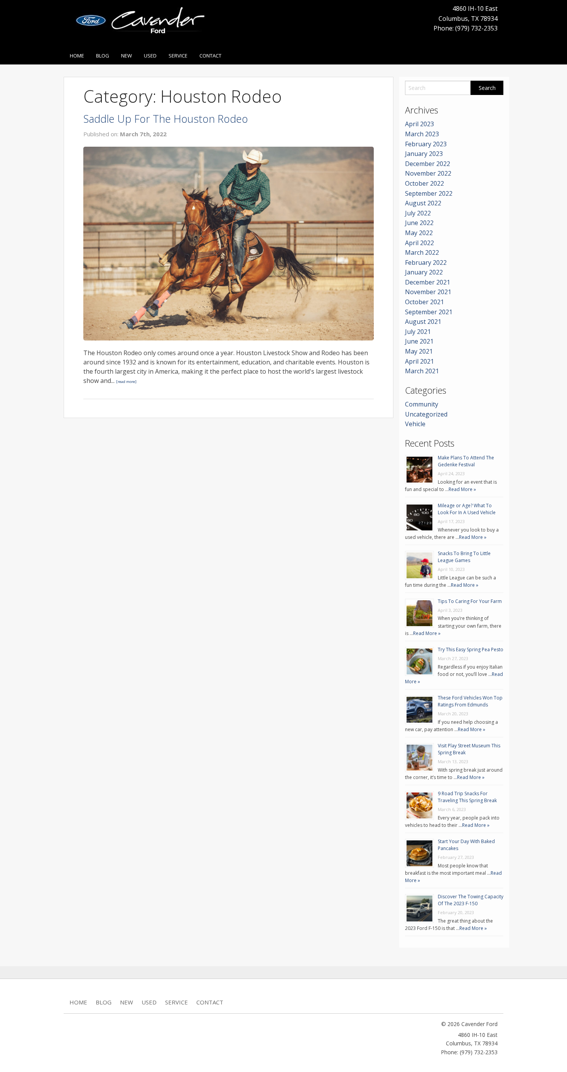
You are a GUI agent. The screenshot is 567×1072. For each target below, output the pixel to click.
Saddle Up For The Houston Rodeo (165, 119)
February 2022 (426, 262)
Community (421, 404)
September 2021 (428, 312)
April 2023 (419, 124)
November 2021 (428, 292)
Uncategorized (426, 414)
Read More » (462, 489)
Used (150, 55)
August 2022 (423, 203)
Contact (210, 55)
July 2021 (418, 331)
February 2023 (426, 144)
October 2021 (424, 302)
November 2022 (428, 173)
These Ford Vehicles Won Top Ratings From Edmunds (470, 701)
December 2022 (427, 163)
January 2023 (424, 153)
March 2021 (422, 371)
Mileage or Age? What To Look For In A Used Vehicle (467, 509)
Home (77, 55)
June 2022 (419, 222)
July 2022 (418, 213)
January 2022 (424, 272)
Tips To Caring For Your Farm (470, 601)
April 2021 (419, 361)
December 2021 (427, 282)
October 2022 (424, 183)
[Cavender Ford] (143, 23)
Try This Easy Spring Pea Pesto (470, 649)
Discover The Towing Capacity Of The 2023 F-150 (470, 900)
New (126, 55)
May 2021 (419, 351)
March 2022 (422, 252)
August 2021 (423, 321)
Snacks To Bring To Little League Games (464, 557)
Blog (102, 55)
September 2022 (428, 193)
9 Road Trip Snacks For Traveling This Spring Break (467, 797)
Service (178, 55)
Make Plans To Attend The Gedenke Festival (466, 461)
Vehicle (415, 424)
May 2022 (419, 233)
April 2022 (419, 243)
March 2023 (422, 134)
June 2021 (419, 341)
